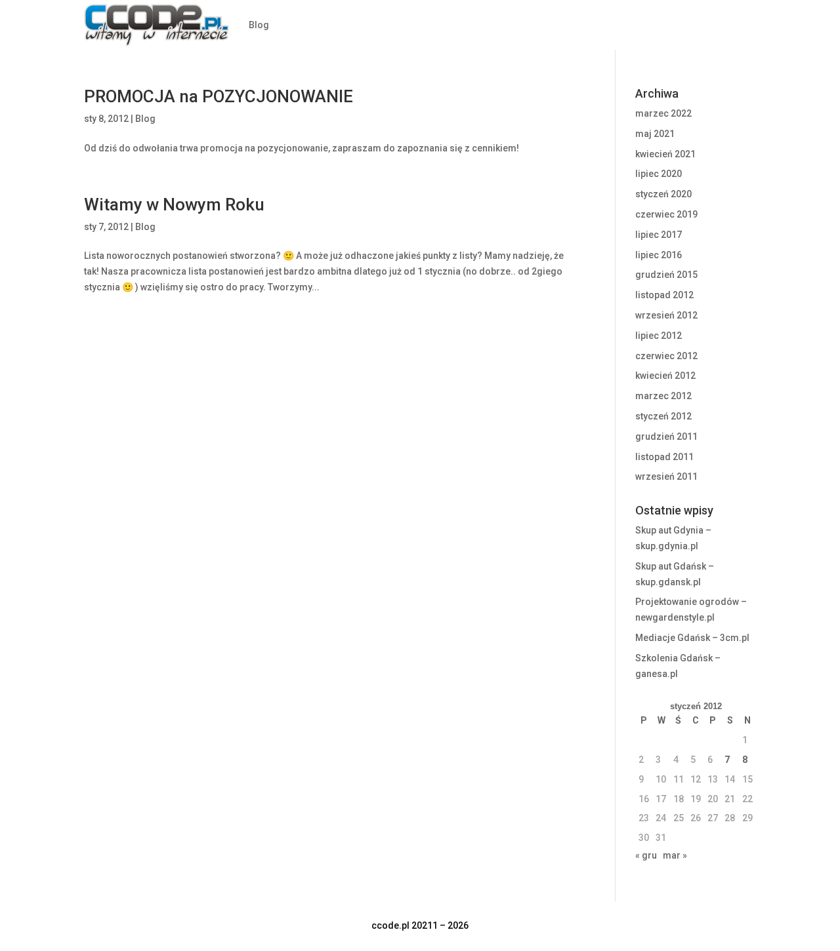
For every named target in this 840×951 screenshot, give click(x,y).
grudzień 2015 (666, 274)
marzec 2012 (663, 396)
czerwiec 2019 (666, 214)
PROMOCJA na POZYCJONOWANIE (218, 96)
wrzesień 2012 (666, 315)
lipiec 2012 (658, 335)
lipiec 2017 (658, 234)
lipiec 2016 (658, 255)
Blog (259, 25)
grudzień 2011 (666, 436)
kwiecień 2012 (665, 375)
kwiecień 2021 (665, 154)
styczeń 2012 (663, 416)
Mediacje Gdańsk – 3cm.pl (692, 637)
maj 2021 (655, 133)
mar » (675, 855)
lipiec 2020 (658, 173)
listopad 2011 (664, 457)
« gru (646, 855)
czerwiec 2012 (666, 356)
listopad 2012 (664, 295)
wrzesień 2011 (666, 476)
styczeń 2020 (663, 194)
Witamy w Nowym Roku (174, 204)
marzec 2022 (663, 113)
